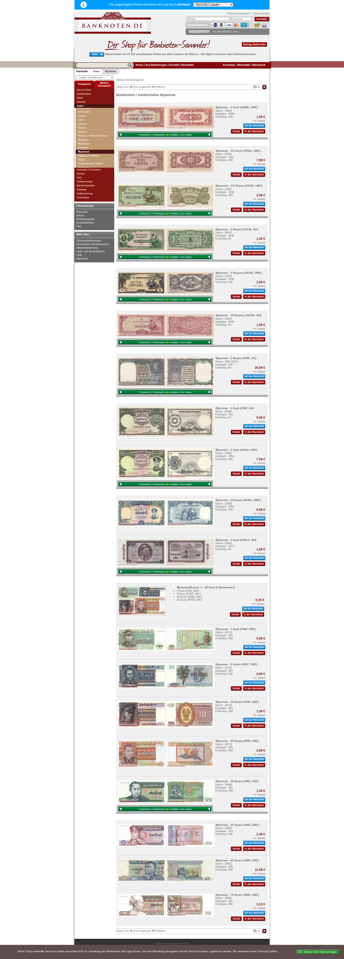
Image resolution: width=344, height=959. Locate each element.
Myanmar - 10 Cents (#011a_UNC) (238, 150)
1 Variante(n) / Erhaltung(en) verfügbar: (165, 257)
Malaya (82, 131)
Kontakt (174, 64)
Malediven (84, 143)
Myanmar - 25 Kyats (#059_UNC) (237, 740)
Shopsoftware (161, 943)
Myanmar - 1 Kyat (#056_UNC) (236, 629)
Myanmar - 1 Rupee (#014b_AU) (237, 229)
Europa (81, 173)
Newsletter (187, 64)
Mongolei (83, 147)
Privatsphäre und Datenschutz (92, 244)
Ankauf (80, 215)
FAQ (78, 226)
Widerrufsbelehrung (87, 247)
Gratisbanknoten (85, 222)
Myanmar (110, 71)
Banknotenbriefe (86, 185)
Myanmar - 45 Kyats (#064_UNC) (237, 860)
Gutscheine (83, 197)
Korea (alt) (84, 111)
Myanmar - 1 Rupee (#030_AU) (236, 358)
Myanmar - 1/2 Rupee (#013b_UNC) (239, 185)
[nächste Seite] (264, 86)
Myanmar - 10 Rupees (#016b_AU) (238, 315)
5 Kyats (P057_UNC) (189, 593)
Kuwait (82, 115)
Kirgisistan (84, 107)
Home (139, 64)
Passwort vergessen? (239, 13)
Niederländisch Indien (90, 163)
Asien (96, 71)
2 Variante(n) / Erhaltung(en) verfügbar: (165, 213)
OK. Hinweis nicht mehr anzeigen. (317, 951)
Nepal (81, 159)
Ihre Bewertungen (156, 64)
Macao (82, 127)
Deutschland (84, 94)
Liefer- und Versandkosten (90, 251)
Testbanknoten (85, 181)
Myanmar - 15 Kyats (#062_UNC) (237, 781)
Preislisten (82, 212)
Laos (81, 119)
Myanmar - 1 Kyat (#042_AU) (235, 408)
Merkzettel (243, 64)
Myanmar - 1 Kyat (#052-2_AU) (236, 540)
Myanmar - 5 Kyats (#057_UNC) (236, 664)
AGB (78, 255)
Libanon (82, 123)
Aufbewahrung (85, 193)
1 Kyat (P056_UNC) (188, 590)
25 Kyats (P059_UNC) (189, 599)
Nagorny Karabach (88, 155)
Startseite (82, 71)
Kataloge (82, 189)
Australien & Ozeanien (89, 169)
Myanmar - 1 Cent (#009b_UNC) (237, 107)
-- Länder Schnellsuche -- (94, 77)
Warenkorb (259, 64)
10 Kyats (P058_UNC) (189, 596)
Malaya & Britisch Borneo (93, 135)
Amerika (81, 101)
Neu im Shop (84, 90)
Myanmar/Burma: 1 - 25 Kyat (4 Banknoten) (206, 587)
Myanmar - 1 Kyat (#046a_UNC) (236, 449)
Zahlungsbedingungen (88, 240)
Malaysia (83, 139)
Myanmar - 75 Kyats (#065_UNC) (237, 894)
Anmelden (229, 64)
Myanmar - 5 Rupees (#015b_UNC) (239, 272)
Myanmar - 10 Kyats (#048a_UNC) (238, 500)
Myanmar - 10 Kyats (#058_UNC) (237, 701)
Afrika (80, 97)
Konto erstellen (261, 13)
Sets (79, 177)
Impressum (82, 258)
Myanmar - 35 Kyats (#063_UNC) (237, 824)
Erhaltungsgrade (85, 219)
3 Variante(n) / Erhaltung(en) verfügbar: (165, 135)
